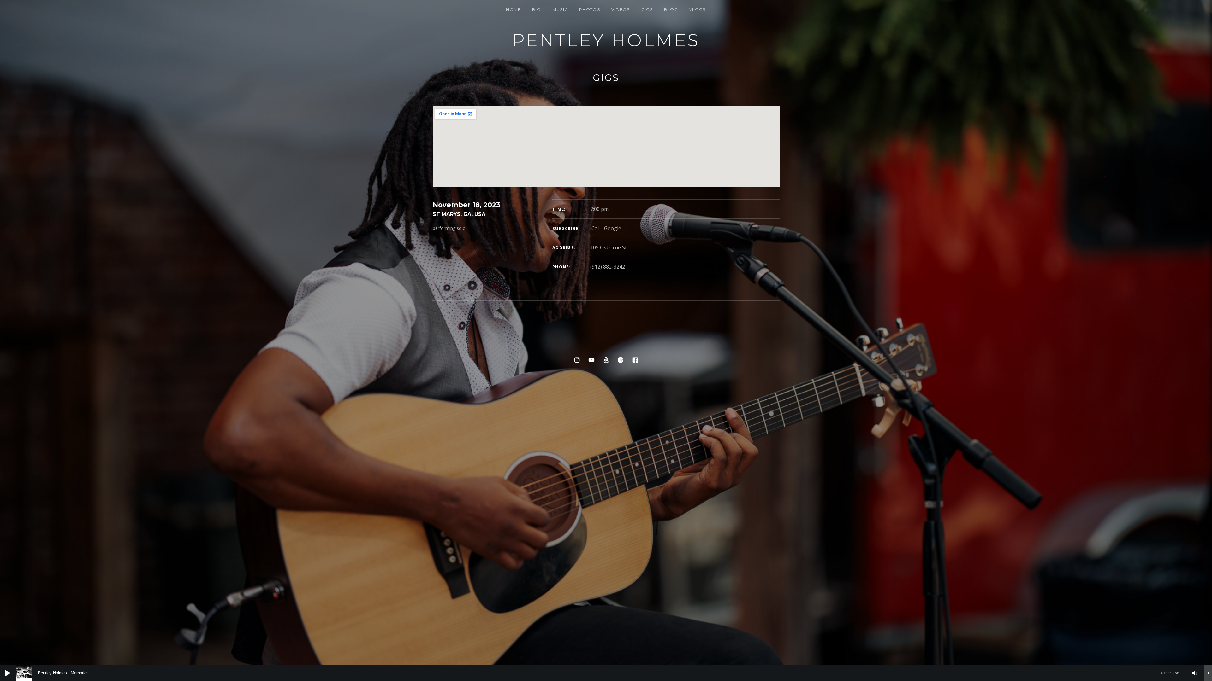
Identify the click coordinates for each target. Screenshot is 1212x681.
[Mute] (1195, 673)
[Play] (8, 673)
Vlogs (697, 9)
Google (612, 228)
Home (513, 9)
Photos (589, 9)
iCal (594, 228)
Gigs (647, 9)
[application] (606, 673)
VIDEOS (620, 9)
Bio (536, 9)
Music (560, 9)
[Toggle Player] (1208, 673)
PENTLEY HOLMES (606, 40)
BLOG (671, 9)
